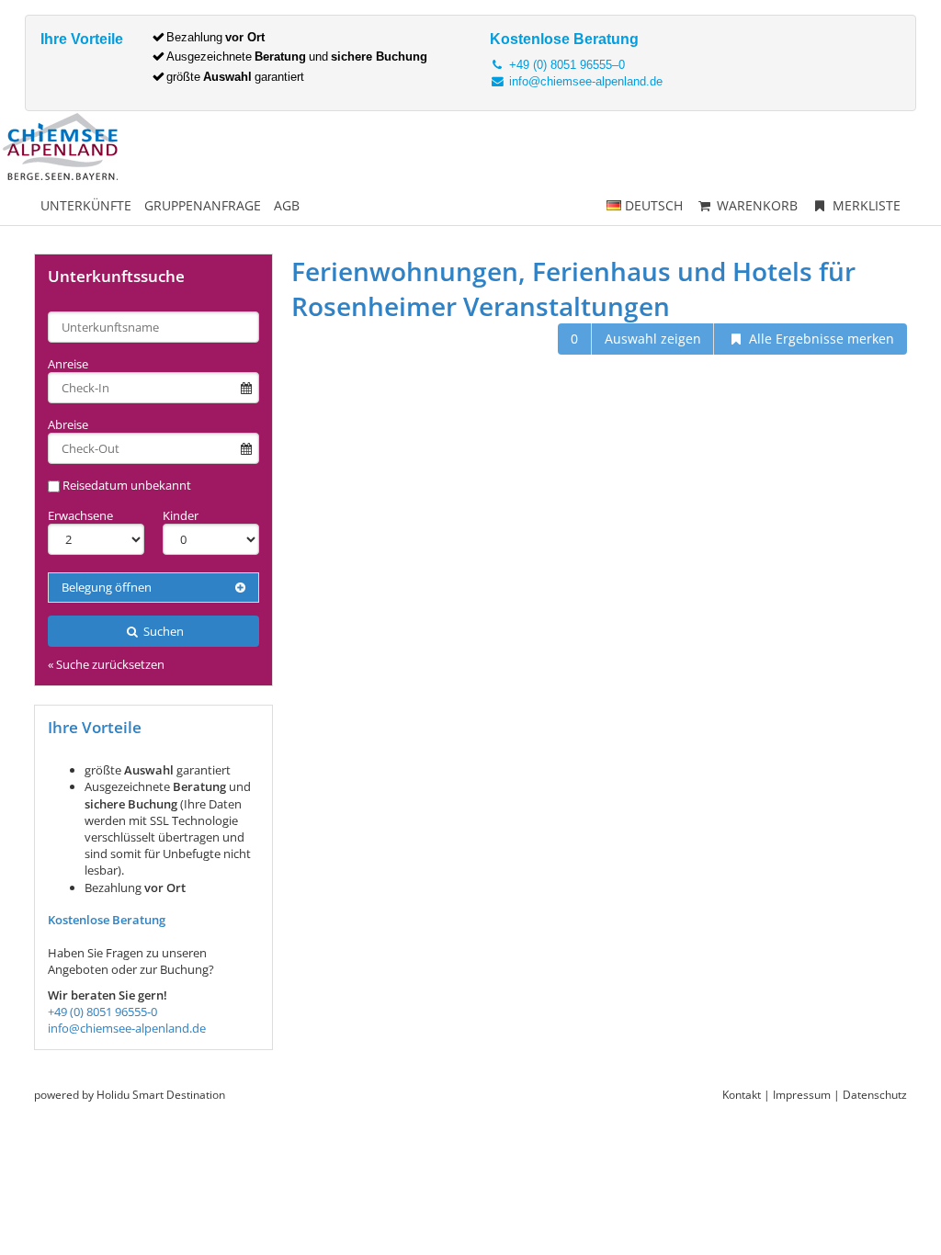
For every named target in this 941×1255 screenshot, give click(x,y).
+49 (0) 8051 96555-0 (102, 1011)
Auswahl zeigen (653, 338)
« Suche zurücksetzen (106, 664)
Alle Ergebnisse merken (819, 338)
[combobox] (153, 327)
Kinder (180, 515)
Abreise (68, 424)
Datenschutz (875, 1094)
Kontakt (741, 1094)
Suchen (162, 631)
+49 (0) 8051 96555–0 (565, 65)
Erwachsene (80, 515)
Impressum (802, 1094)
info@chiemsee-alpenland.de (584, 81)
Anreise (68, 364)
